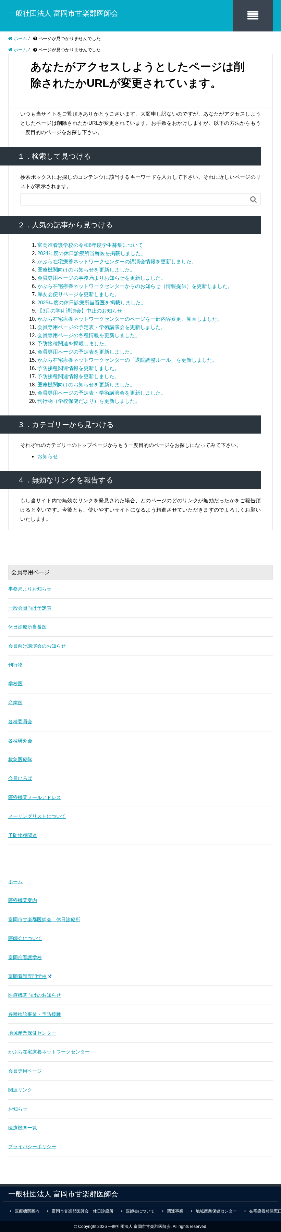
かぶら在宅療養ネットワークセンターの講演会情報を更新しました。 (117, 261)
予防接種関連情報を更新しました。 (78, 368)
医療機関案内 (22, 900)
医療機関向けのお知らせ (34, 995)
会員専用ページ (25, 1071)
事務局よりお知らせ (29, 589)
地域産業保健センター (32, 1033)
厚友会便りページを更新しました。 (78, 294)
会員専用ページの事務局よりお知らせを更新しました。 (101, 278)
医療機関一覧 (22, 1127)
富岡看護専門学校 (27, 976)
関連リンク (20, 1089)
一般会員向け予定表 (29, 608)
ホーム (15, 881)
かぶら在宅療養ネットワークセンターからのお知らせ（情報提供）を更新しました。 (135, 286)
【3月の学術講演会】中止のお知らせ (79, 311)
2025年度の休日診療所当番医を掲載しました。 (91, 302)
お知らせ (47, 456)
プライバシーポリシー (32, 1146)
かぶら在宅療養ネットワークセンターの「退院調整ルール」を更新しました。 (127, 360)
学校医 (15, 683)
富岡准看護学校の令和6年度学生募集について (90, 245)
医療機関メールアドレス (34, 797)
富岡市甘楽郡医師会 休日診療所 (44, 919)
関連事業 (175, 1211)
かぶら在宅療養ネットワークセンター (49, 1052)
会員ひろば (20, 778)
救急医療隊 (20, 759)
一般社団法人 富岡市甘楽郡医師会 (63, 13)
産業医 (15, 702)
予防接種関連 (22, 835)
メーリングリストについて (37, 816)
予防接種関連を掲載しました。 (73, 343)
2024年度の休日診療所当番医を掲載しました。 (91, 253)
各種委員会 (20, 721)
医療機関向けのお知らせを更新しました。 (86, 270)
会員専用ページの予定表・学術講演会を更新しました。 (101, 327)
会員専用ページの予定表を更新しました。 (86, 352)
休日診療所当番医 (27, 627)
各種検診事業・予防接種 (34, 1014)
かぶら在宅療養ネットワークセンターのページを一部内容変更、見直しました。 (129, 319)
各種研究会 (20, 740)
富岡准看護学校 (25, 957)
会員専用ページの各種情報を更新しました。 (88, 335)
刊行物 (15, 664)
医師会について (25, 938)
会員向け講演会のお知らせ (37, 646)
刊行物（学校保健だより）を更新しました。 (88, 401)
